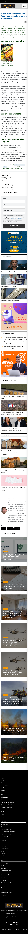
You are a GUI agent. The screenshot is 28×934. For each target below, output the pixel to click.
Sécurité (3, 790)
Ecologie (3, 878)
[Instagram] (3, 1)
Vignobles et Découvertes (7, 802)
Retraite (3, 817)
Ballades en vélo (5, 824)
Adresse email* (7, 210)
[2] (14, 316)
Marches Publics (5, 856)
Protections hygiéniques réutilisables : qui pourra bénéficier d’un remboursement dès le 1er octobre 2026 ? (14, 489)
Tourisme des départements (8, 831)
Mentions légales (10, 913)
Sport (2, 788)
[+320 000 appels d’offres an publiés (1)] (14, 242)
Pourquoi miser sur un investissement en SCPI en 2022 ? (14, 343)
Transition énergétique (7, 883)
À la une (3, 775)
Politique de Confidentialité (16, 218)
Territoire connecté (6, 870)
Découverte (4, 827)
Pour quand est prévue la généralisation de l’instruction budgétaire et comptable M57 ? (15, 338)
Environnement (5, 875)
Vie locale (3, 895)
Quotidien (3, 887)
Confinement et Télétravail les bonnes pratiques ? (14, 272)
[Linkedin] (7, 1)
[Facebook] (1, 1)
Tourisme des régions (6, 834)
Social (2, 811)
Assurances (4, 844)
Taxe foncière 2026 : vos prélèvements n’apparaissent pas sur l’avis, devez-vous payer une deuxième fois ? (14, 452)
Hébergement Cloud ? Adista (8, 286)
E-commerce (4, 846)
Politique (3, 780)
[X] (5, 1)
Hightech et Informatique (7, 866)
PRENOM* (5, 199)
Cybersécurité (4, 863)
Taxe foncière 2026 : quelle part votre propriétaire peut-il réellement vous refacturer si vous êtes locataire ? (14, 470)
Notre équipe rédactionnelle (9, 917)
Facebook (10, 529)
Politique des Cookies (21, 910)
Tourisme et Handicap (6, 829)
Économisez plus (5, 849)
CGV (17, 913)
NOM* (4, 204)
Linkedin (25, 929)
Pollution (3, 880)
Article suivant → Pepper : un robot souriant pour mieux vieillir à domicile (7, 186)
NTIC (2, 860)
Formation (3, 853)
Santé (2, 814)
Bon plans (3, 794)
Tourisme (3, 821)
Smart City (3, 868)
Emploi (2, 851)
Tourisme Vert (4, 836)
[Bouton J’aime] (25, 22)
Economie (3, 783)
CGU (21, 913)
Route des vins (5, 800)
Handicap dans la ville (6, 892)
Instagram (10, 929)
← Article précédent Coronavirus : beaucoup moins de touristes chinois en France (6, 177)
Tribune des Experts (6, 785)
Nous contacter (22, 917)
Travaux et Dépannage (6, 807)
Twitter (4, 529)
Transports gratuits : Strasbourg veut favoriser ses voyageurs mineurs (13, 347)
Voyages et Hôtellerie (6, 805)
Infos (2, 890)
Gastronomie (4, 797)
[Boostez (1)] (14, 364)
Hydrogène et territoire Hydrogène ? (10, 300)
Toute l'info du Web (6, 778)
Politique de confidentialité (8, 910)
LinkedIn (17, 529)
